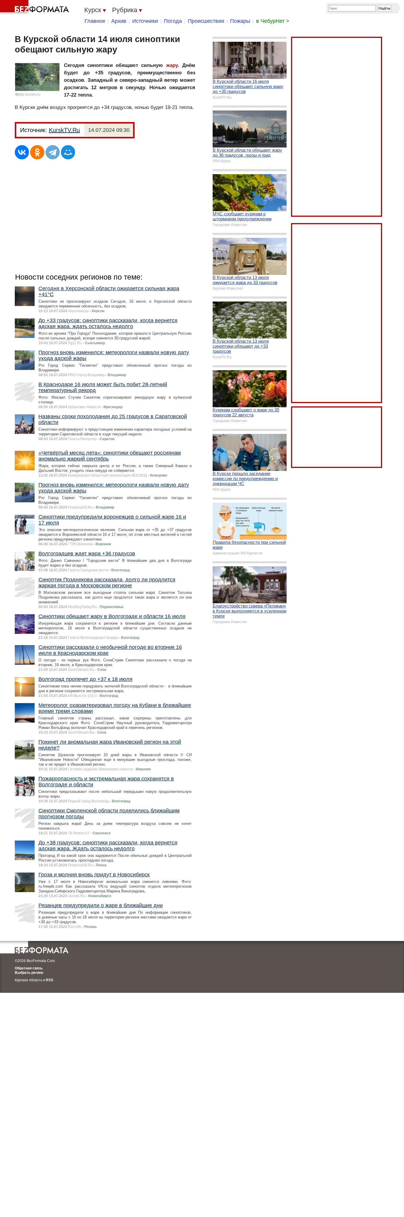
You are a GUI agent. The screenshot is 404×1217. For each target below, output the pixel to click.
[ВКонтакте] (22, 152)
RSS (49, 980)
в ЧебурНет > (272, 21)
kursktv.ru (33, 94)
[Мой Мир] (68, 152)
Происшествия (206, 21)
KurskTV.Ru (64, 130)
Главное (95, 21)
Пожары (240, 21)
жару (172, 65)
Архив (118, 21)
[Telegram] (53, 152)
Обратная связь (29, 968)
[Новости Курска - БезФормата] (35, 7)
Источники (145, 21)
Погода (173, 21)
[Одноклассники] (37, 152)
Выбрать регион (29, 973)
